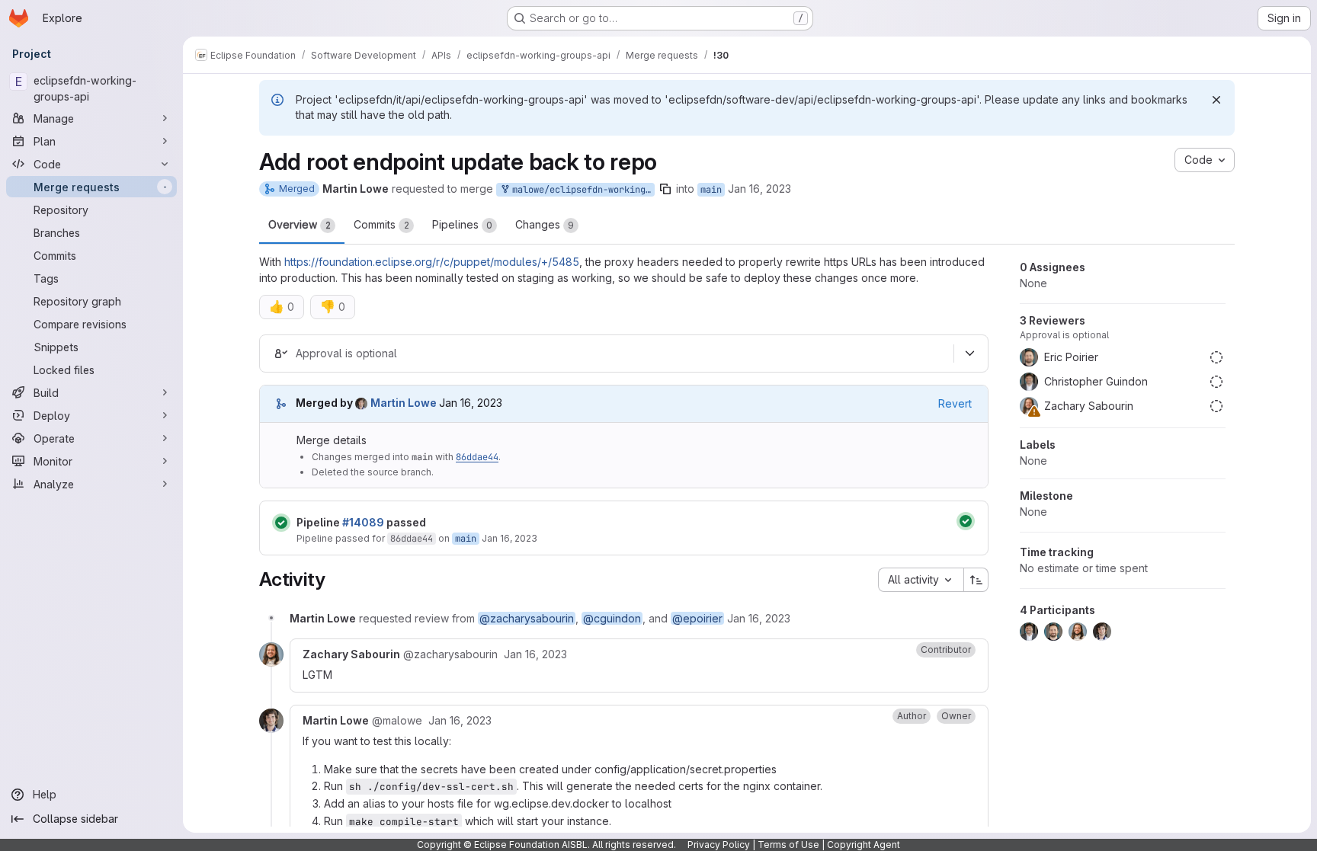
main (711, 190)
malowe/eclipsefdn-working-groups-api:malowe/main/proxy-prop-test (581, 190)
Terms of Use (788, 844)
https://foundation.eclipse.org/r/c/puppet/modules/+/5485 (431, 261)
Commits (381, 224)
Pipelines (462, 224)
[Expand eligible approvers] (969, 353)
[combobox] (920, 580)
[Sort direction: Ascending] (976, 580)
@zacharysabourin (526, 618)
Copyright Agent (863, 844)
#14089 (363, 522)
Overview (299, 224)
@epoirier (697, 618)
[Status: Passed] (281, 522)
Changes (544, 224)
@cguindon (612, 618)
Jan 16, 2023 (759, 188)
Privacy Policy (718, 844)
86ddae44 (477, 457)
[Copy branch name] (665, 189)
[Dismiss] (1216, 100)
